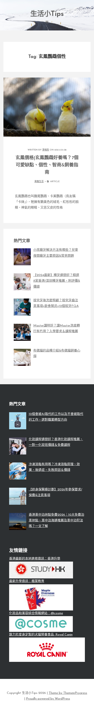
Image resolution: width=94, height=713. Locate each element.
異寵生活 (39, 181)
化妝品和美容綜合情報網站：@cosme (36, 613)
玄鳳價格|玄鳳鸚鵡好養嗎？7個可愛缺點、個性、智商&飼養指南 (47, 165)
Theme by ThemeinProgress (68, 693)
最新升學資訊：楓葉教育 (26, 581)
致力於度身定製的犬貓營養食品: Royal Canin (41, 634)
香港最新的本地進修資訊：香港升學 (34, 558)
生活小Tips (47, 14)
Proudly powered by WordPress (48, 698)
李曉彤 (45, 150)
